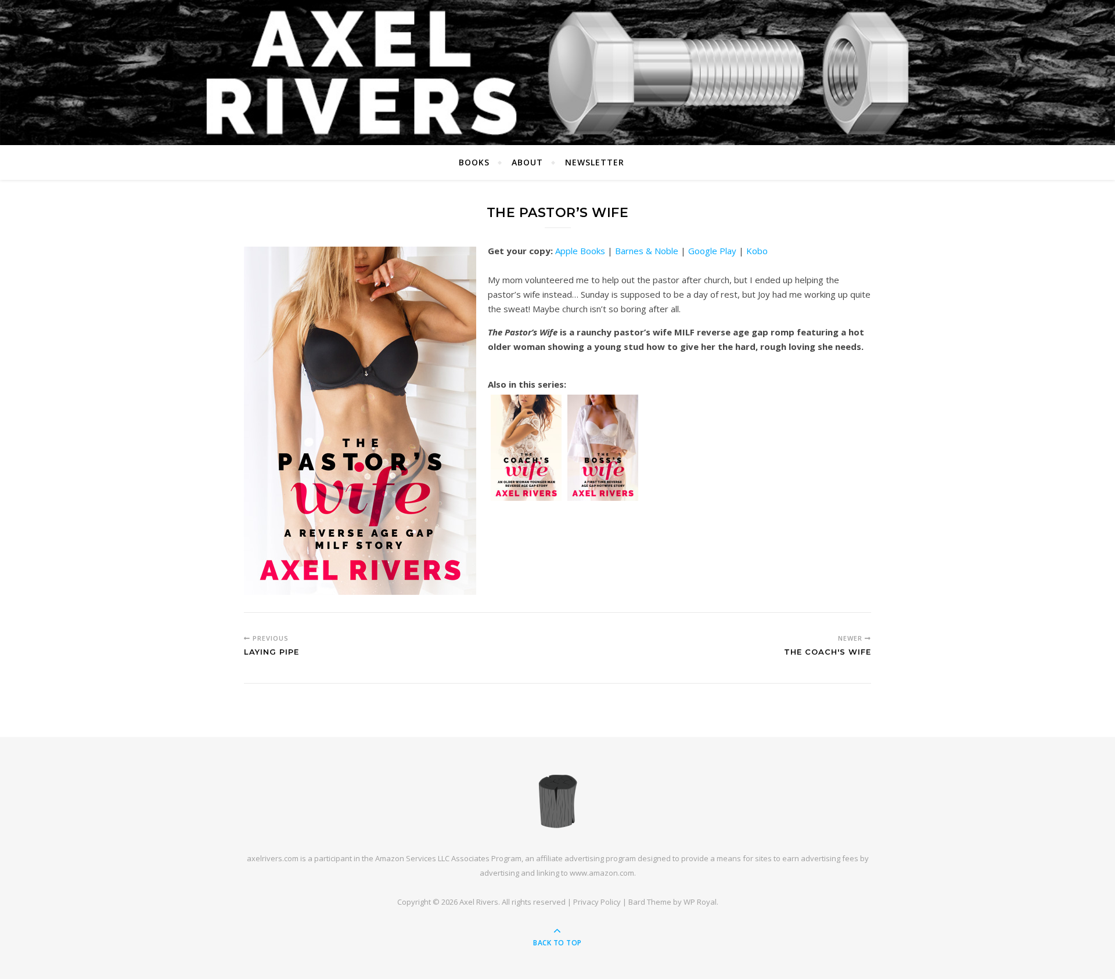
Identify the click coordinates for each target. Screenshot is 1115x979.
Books (474, 162)
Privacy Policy (597, 902)
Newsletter (594, 162)
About (527, 162)
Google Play (712, 251)
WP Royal (700, 902)
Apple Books (580, 251)
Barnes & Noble (646, 251)
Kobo (757, 251)
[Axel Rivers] (557, 801)
